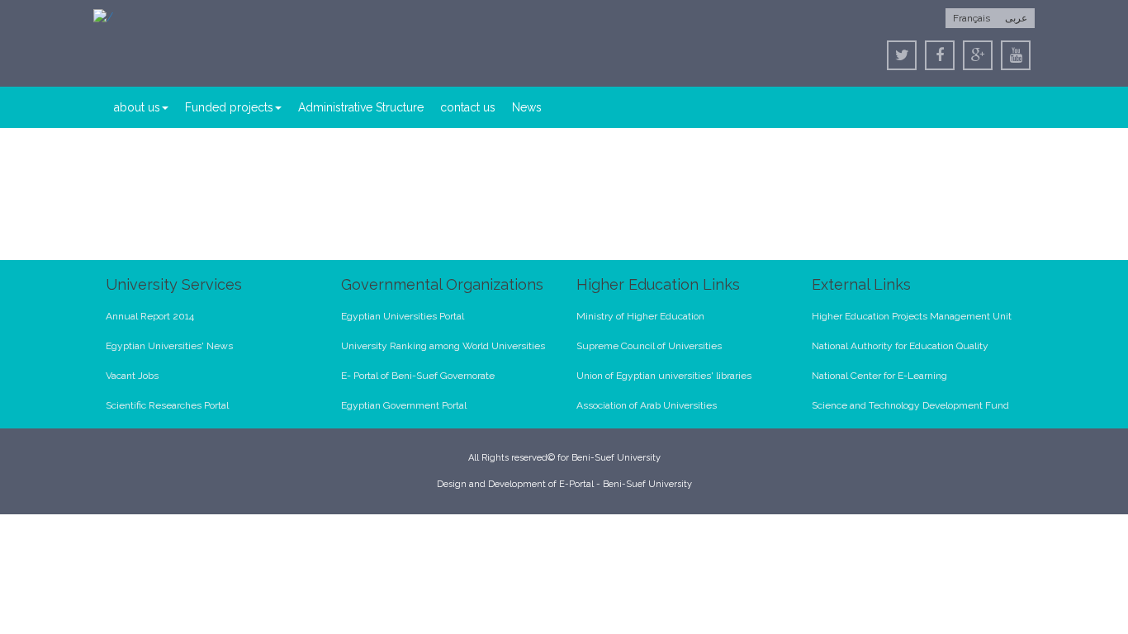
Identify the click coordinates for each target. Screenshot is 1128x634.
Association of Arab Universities (646, 405)
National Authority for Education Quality (900, 346)
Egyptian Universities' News (169, 346)
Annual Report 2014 (150, 316)
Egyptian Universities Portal (402, 316)
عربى (1016, 18)
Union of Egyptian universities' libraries (663, 375)
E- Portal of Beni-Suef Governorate (418, 375)
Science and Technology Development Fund (910, 405)
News (527, 107)
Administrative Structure (361, 107)
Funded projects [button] (229, 107)
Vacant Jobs (132, 375)
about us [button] (137, 107)
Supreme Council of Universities (649, 346)
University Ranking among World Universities (443, 346)
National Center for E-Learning (879, 375)
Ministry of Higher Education (640, 316)
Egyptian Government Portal (404, 405)
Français (971, 18)
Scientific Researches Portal (167, 405)
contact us (467, 107)
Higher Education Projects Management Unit (912, 316)
